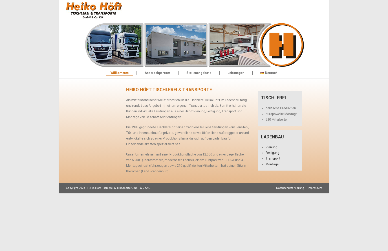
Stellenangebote (198, 73)
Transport (273, 158)
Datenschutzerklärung (290, 188)
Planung (271, 147)
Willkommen (119, 73)
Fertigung (272, 153)
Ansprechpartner (157, 73)
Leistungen (235, 73)
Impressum (315, 188)
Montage (272, 164)
